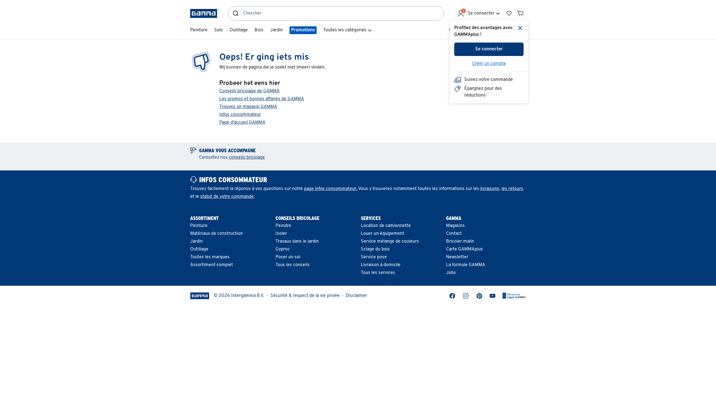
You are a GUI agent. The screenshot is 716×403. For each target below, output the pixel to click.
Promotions (303, 30)
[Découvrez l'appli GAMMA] (514, 295)
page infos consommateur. (330, 189)
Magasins (455, 226)
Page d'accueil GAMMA (242, 122)
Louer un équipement (382, 233)
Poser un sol (287, 257)
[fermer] (520, 28)
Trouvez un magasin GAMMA (248, 107)
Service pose (374, 257)
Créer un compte (489, 64)
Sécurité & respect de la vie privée (305, 296)
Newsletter (457, 257)
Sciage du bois (375, 249)
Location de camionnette (386, 226)
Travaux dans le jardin (297, 241)
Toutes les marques (210, 257)
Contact (454, 233)
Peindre (283, 226)
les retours (512, 189)
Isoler (281, 233)
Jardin (196, 241)
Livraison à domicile (381, 265)
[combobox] (343, 13)
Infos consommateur (240, 115)
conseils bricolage (247, 157)
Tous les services (378, 273)
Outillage (199, 249)
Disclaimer (356, 296)
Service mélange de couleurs (390, 241)
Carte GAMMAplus (464, 249)
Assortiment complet (211, 265)
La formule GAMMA (465, 265)
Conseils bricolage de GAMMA (249, 91)
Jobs (451, 273)
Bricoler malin (460, 241)
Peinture (199, 226)
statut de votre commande (227, 197)
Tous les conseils (292, 265)
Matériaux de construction (216, 233)
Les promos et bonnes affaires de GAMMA (261, 99)
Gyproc (282, 249)
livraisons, (490, 189)
